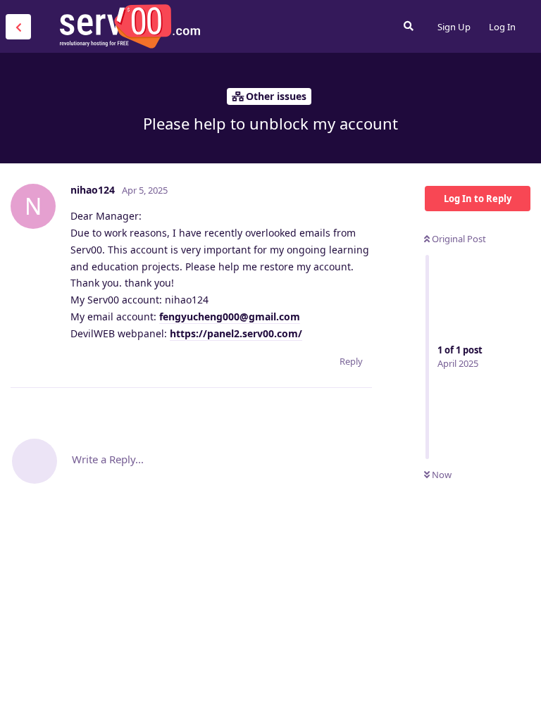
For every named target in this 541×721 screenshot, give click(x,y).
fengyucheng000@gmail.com (229, 316)
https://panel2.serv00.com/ (236, 333)
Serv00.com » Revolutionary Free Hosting (129, 26)
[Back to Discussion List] (18, 26)
